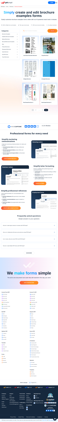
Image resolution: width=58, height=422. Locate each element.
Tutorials (3, 405)
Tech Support (12, 400)
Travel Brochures (5, 57)
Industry (28, 397)
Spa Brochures (5, 54)
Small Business (29, 400)
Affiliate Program (5, 399)
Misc (3, 44)
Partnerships (22, 395)
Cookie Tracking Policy (52, 420)
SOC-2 (20, 404)
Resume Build (29, 402)
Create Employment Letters (10, 208)
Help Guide (12, 397)
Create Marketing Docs (10, 158)
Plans (27, 395)
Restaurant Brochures (6, 49)
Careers (3, 395)
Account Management (14, 404)
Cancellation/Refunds (14, 402)
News (3, 403)
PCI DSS (21, 406)
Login (51, 2)
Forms (7, 6)
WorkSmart (4, 407)
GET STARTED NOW (29, 282)
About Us (4, 397)
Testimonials (22, 397)
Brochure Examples (6, 34)
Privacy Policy (13, 416)
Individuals (28, 399)
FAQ (10, 395)
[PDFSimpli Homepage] (6, 2)
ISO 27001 (21, 408)
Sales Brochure (5, 51)
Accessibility (22, 399)
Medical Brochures (6, 39)
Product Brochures (6, 46)
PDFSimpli (3, 6)
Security (46, 416)
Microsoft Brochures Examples (8, 41)
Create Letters (40, 183)
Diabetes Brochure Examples (8, 36)
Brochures (11, 6)
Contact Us (12, 399)
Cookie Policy (21, 416)
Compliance (39, 416)
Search (52, 30)
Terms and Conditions (30, 416)
